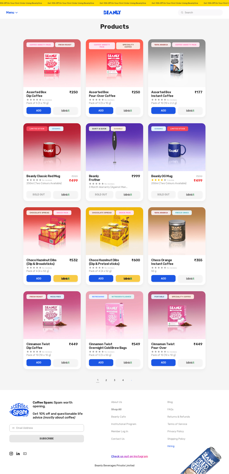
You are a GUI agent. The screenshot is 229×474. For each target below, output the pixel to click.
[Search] (182, 12)
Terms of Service (177, 424)
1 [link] (97, 380)
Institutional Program (123, 424)
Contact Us (117, 438)
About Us (116, 402)
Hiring (170, 446)
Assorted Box (36, 94)
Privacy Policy (175, 431)
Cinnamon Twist (38, 346)
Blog (170, 402)
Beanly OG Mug (161, 176)
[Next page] (131, 380)
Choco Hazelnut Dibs (41, 262)
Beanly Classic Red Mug (43, 176)
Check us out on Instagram (129, 456)
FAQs (170, 409)
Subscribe (47, 438)
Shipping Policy (176, 438)
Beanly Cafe (118, 416)
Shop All (116, 409)
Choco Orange (162, 262)
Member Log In (119, 431)
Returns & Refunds (178, 416)
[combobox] (200, 12)
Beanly (94, 178)
